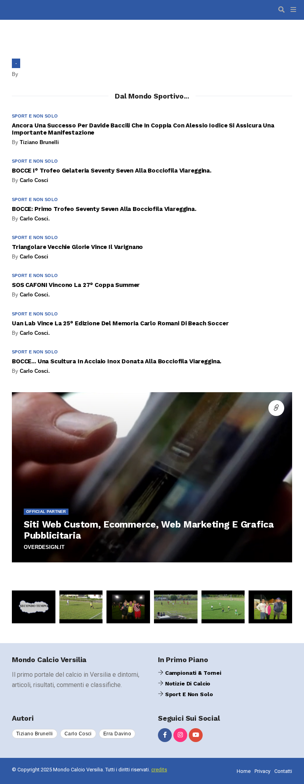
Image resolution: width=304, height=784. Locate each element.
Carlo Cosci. (35, 219)
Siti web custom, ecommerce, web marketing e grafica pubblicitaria (149, 530)
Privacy (262, 771)
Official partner (46, 511)
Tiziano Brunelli (39, 142)
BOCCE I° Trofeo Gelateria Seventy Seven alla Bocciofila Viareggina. (111, 170)
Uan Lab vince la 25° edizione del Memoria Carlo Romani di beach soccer (120, 323)
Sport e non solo (35, 116)
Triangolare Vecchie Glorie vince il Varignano (77, 247)
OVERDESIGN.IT (44, 547)
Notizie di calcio (186, 683)
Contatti (283, 771)
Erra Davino (117, 734)
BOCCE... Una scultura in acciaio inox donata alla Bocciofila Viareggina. (116, 361)
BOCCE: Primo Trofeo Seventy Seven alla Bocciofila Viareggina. (104, 209)
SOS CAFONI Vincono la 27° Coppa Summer (76, 285)
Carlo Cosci (34, 180)
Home (244, 771)
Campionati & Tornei (192, 673)
